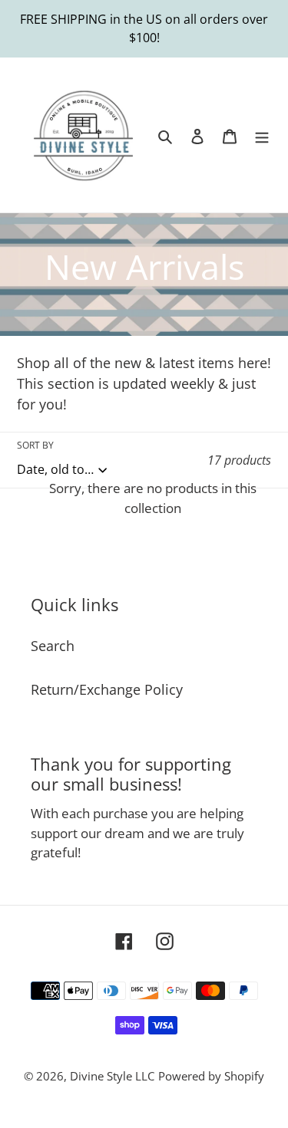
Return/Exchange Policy (107, 689)
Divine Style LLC (112, 1076)
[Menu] (262, 135)
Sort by (35, 445)
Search (52, 645)
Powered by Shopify (211, 1076)
